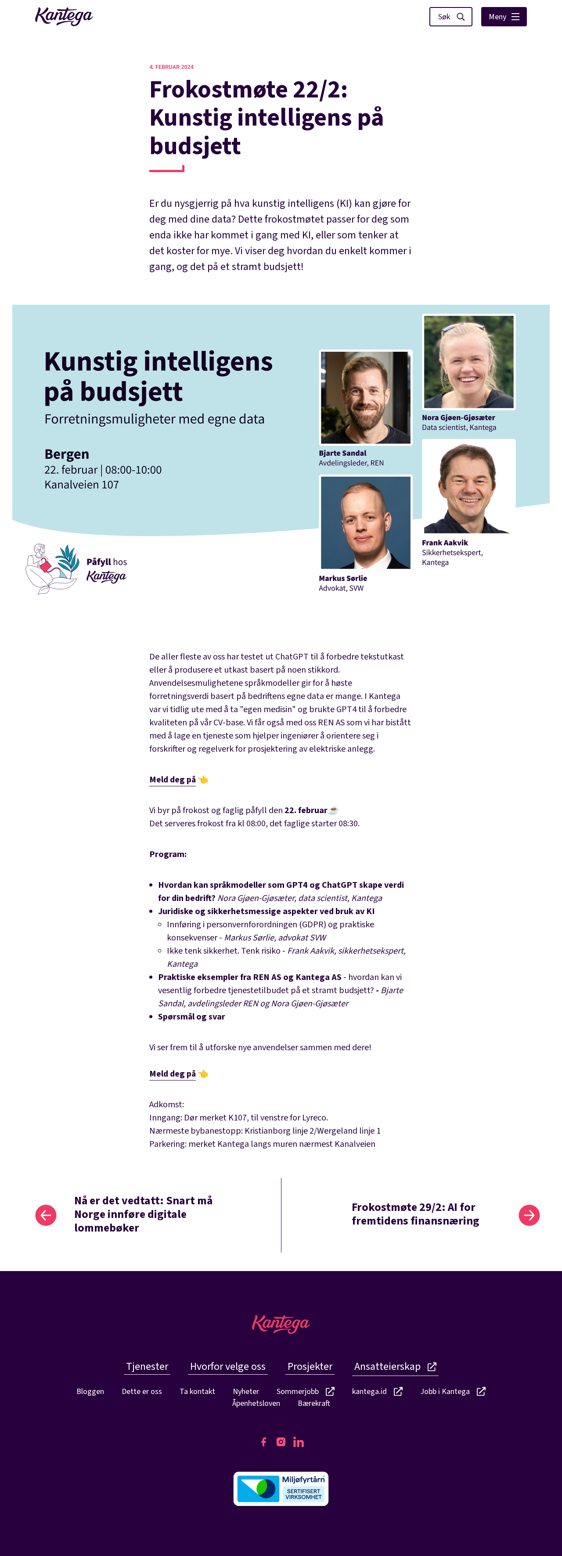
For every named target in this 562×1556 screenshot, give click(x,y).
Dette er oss (142, 1391)
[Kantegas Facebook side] (263, 1442)
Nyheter (246, 1391)
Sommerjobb (298, 1392)
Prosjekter (310, 1366)
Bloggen (90, 1391)
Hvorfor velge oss (228, 1366)
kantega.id (369, 1392)
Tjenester (147, 1366)
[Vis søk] (450, 16)
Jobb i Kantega (445, 1392)
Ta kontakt (197, 1391)
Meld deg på (172, 780)
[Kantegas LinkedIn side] (298, 1442)
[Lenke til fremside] (64, 16)
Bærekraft (314, 1403)
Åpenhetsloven (256, 1403)
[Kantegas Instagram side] (281, 1442)
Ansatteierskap (387, 1366)
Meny (497, 16)
